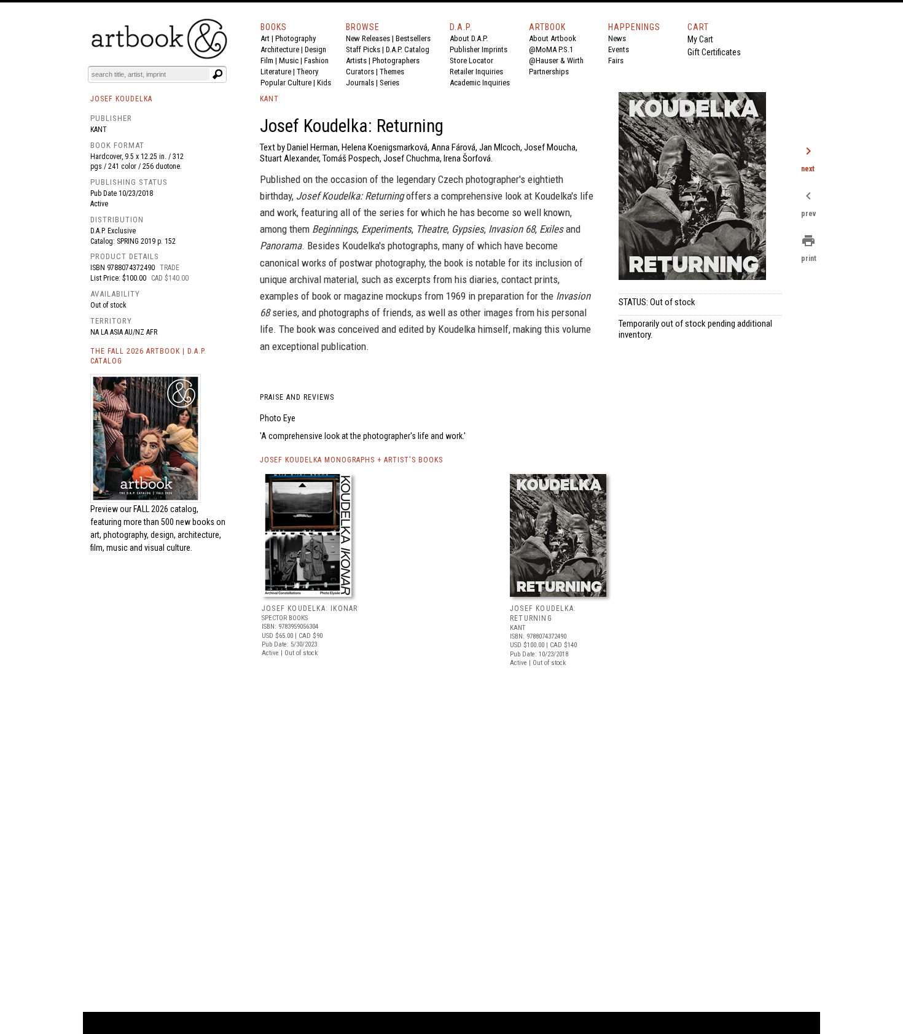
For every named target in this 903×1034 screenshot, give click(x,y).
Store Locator (471, 60)
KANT (269, 99)
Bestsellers (413, 38)
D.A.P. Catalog (407, 49)
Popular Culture (285, 82)
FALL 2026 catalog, (165, 509)
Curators (360, 71)
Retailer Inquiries (476, 71)
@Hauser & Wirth (556, 60)
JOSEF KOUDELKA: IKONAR (310, 608)
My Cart (700, 39)
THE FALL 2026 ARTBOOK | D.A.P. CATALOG (148, 356)
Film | (269, 60)
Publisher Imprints (478, 49)
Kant (98, 129)
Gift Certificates (714, 52)
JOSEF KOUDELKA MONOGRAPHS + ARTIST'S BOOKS (351, 460)
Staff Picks (363, 49)
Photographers (396, 60)
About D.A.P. (469, 38)
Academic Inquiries (480, 82)
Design (315, 49)
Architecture (279, 49)
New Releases (368, 38)
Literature (275, 71)
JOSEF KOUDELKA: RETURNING (543, 613)
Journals (360, 82)
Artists (356, 60)
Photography (295, 38)
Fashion (316, 60)
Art (265, 38)
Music (289, 60)
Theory (307, 71)
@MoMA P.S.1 (551, 49)
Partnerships (549, 71)
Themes (392, 71)
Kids (324, 82)
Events (618, 49)
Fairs (616, 60)
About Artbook (552, 38)
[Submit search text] (217, 74)
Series (389, 82)
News (617, 38)
